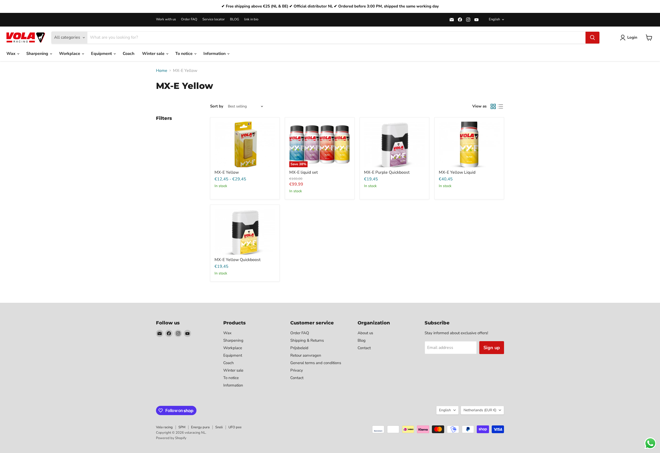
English (494, 19)
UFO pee (235, 427)
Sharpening (37, 53)
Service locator (213, 19)
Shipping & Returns (307, 340)
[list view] (500, 106)
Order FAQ (189, 19)
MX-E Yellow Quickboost (237, 260)
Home (161, 70)
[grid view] (493, 106)
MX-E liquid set (303, 172)
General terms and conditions (315, 362)
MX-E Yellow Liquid (457, 172)
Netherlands (480, 410)
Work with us (166, 19)
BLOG (234, 19)
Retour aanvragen (305, 355)
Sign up (491, 348)
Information (215, 53)
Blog (362, 340)
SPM (181, 427)
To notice (184, 53)
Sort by (216, 106)
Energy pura (200, 427)
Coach (128, 53)
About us (365, 332)
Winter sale (154, 53)
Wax (11, 53)
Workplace (70, 53)
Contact (296, 377)
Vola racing (164, 427)
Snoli (219, 427)
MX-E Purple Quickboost (387, 172)
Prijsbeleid (299, 347)
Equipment (102, 53)
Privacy (296, 370)
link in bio (251, 19)
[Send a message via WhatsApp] (650, 443)
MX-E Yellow (226, 172)
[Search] (592, 38)
